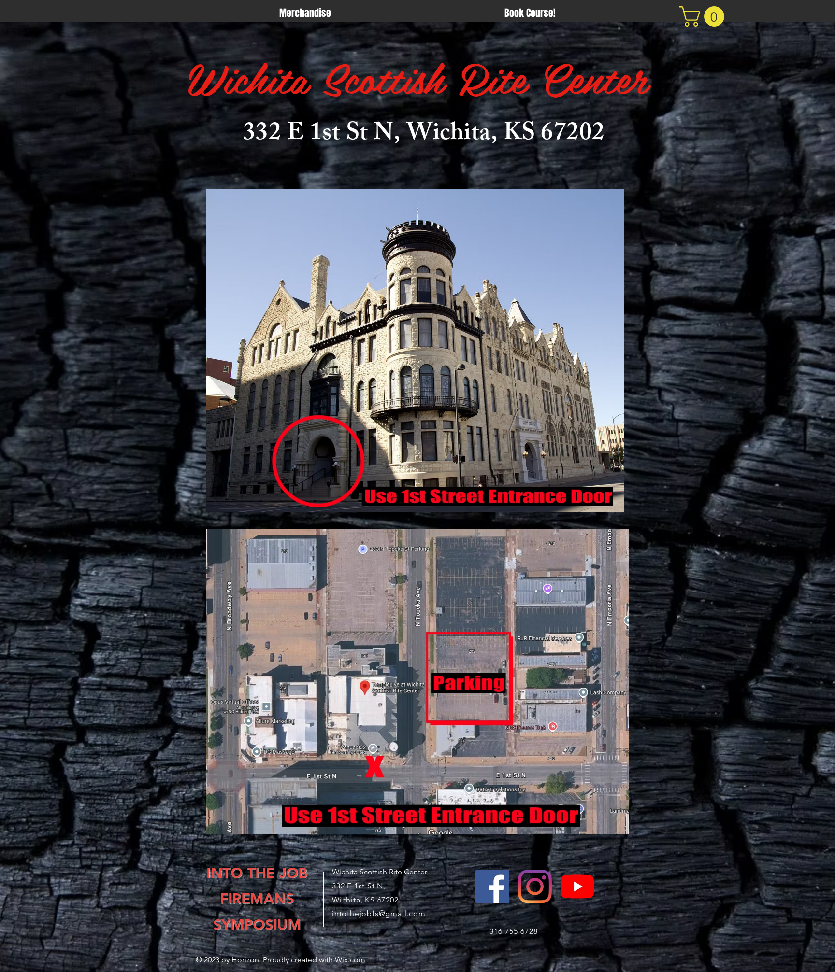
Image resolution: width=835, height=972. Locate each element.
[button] (704, 16)
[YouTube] (577, 886)
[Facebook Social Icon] (492, 886)
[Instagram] (535, 886)
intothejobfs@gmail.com (379, 913)
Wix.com (349, 959)
